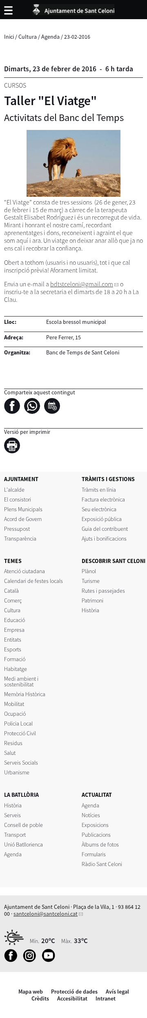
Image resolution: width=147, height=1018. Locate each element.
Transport (15, 834)
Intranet (106, 998)
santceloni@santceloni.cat (45, 913)
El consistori (17, 499)
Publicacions (96, 834)
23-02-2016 (77, 36)
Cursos (15, 85)
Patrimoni (92, 600)
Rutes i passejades (103, 590)
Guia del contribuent (105, 528)
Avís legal (117, 991)
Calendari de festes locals (33, 581)
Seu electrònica (99, 509)
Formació (14, 659)
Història (90, 610)
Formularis (94, 854)
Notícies (91, 815)
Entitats (12, 639)
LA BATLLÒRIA (21, 794)
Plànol (89, 571)
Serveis (12, 815)
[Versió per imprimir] (14, 447)
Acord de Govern (23, 519)
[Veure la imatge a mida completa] (73, 163)
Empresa (14, 629)
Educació (14, 620)
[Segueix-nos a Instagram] (31, 960)
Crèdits (40, 998)
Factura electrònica (103, 499)
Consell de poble (23, 825)
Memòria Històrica (24, 694)
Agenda (50, 36)
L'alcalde (14, 489)
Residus (13, 743)
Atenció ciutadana (24, 571)
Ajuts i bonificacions (104, 538)
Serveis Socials (21, 762)
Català (11, 590)
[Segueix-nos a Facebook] (13, 960)
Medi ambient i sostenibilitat (21, 681)
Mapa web (30, 991)
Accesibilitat (72, 998)
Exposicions (95, 825)
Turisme (91, 581)
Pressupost (17, 528)
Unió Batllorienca (23, 844)
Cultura (27, 36)
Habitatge (15, 669)
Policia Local (18, 723)
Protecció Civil (20, 733)
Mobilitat (14, 704)
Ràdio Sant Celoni (102, 864)
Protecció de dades (74, 991)
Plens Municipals (23, 509)
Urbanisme (16, 772)
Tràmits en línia (99, 489)
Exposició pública (102, 519)
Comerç (13, 600)
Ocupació (15, 713)
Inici (9, 36)
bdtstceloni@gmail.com (81, 284)
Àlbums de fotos (100, 844)
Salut (10, 752)
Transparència (20, 538)
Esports (12, 649)
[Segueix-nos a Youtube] (50, 960)
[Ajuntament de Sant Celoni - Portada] (73, 8)
